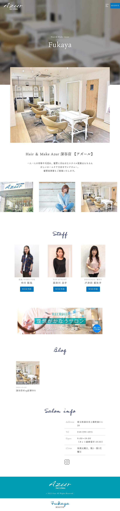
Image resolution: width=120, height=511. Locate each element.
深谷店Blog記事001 (26, 390)
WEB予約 (27, 288)
